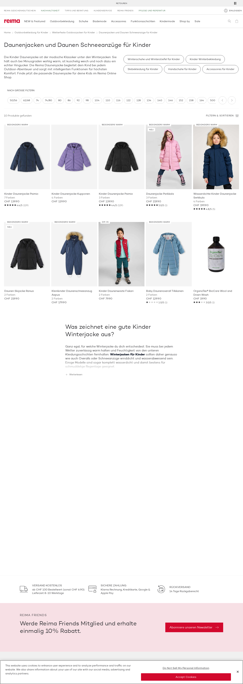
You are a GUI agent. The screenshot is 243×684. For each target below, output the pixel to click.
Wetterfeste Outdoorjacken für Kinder (73, 32)
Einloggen (235, 10)
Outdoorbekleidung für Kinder (31, 32)
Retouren (121, 3)
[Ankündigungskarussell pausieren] (235, 3)
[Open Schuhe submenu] (89, 21)
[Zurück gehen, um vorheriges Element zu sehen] (222, 100)
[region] (111, 100)
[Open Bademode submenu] (107, 21)
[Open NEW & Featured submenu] (46, 21)
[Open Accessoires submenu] (127, 21)
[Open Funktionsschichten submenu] (156, 21)
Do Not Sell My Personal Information (186, 668)
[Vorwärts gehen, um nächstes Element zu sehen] (232, 100)
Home (7, 32)
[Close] (237, 671)
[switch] (13, 100)
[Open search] (229, 21)
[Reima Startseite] (12, 21)
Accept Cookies (186, 677)
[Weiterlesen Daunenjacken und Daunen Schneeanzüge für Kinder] (121, 365)
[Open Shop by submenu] (191, 21)
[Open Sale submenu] (201, 21)
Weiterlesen (75, 374)
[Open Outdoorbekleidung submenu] (75, 21)
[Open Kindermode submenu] (176, 21)
